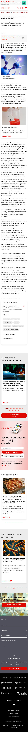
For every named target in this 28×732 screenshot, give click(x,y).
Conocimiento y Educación (8, 640)
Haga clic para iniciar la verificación (14, 456)
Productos (4, 630)
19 (18, 410)
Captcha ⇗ (20, 457)
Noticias (3, 619)
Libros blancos (5, 635)
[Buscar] (18, 8)
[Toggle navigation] (26, 8)
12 (13, 588)
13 (9, 410)
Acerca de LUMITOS (13, 713)
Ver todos (4, 465)
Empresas (3, 625)
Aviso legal (5, 725)
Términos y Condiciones (17, 725)
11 (22, 408)
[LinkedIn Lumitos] (14, 704)
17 (15, 410)
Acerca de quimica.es (14, 716)
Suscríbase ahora (14, 668)
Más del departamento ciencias (14, 415)
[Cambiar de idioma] (23, 8)
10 (20, 408)
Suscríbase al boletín (12, 452)
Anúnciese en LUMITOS (13, 710)
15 (12, 410)
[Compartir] (20, 8)
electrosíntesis (18, 49)
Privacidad (14, 727)
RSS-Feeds (4, 646)
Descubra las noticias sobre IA (14, 605)
